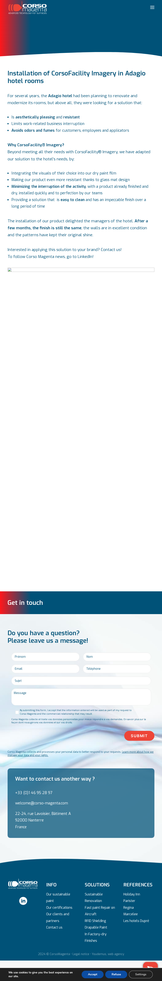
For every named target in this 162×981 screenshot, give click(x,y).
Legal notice (81, 954)
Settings (140, 974)
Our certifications (59, 907)
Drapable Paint (96, 927)
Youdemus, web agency (108, 954)
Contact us (54, 927)
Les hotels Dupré (136, 921)
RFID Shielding (95, 921)
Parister (129, 901)
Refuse (116, 974)
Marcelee (130, 914)
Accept (92, 974)
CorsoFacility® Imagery (96, 151)
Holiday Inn (131, 894)
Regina (128, 907)
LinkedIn (85, 256)
